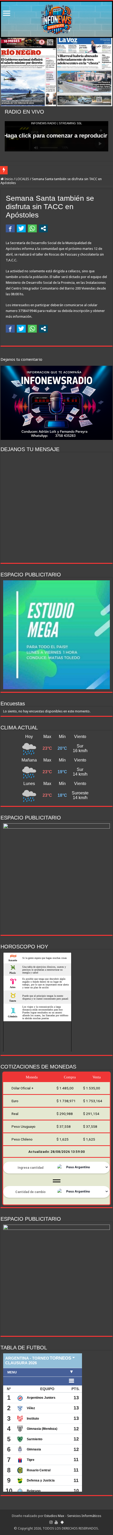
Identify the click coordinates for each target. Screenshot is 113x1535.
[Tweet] (21, 228)
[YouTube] (56, 1522)
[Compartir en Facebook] (10, 228)
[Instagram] (51, 1522)
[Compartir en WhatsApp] (32, 228)
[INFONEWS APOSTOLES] (56, 19)
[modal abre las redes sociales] (43, 228)
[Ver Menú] (6, 13)
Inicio (8, 179)
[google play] (62, 1522)
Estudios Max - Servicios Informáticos (72, 1516)
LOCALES (22, 179)
